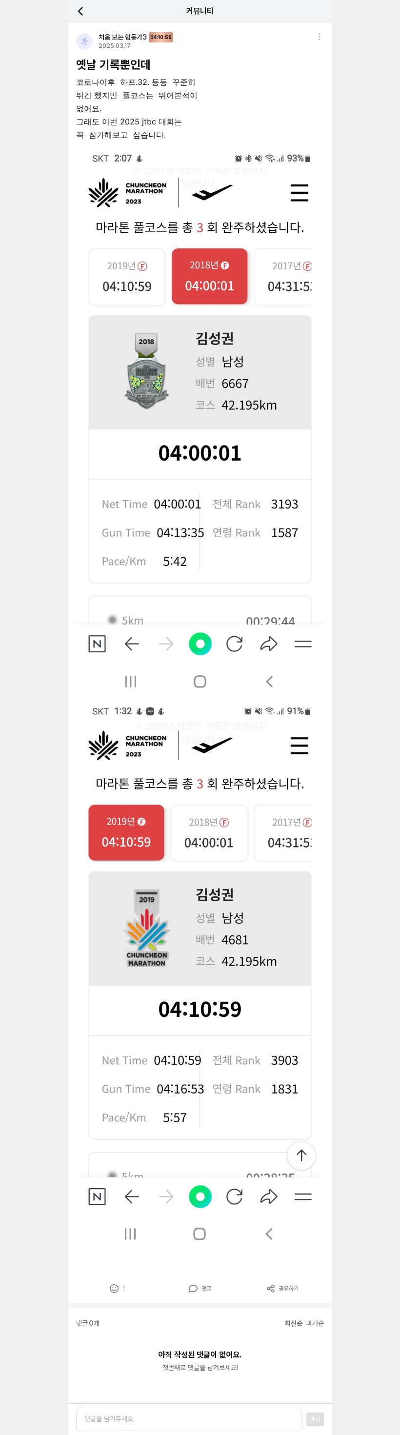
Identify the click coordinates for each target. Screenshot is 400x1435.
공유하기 (289, 1288)
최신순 (293, 1323)
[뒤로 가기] (86, 11)
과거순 (315, 1323)
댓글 (206, 1288)
